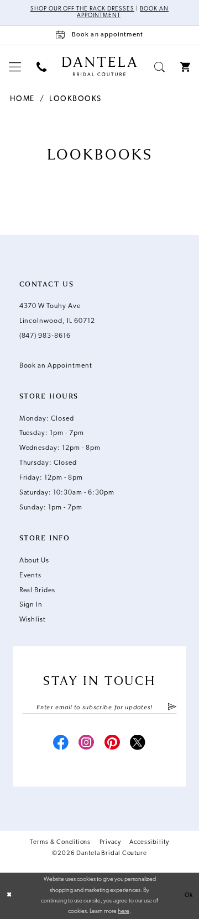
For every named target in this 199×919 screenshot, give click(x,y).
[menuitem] (15, 67)
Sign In (31, 605)
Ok (189, 896)
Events (30, 575)
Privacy (110, 842)
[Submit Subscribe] (172, 708)
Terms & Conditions (60, 842)
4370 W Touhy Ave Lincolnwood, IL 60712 (57, 314)
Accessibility (149, 842)
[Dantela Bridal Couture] (99, 66)
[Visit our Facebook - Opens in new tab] (61, 744)
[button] (15, 67)
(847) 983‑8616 (45, 336)
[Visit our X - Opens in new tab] (138, 744)
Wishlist (32, 620)
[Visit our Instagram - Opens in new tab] (87, 744)
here (123, 912)
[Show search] (159, 67)
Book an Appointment (55, 366)
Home (22, 99)
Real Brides (37, 590)
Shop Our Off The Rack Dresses (82, 9)
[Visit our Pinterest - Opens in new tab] (112, 744)
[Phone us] (41, 67)
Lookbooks (75, 99)
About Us (34, 560)
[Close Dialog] (9, 896)
